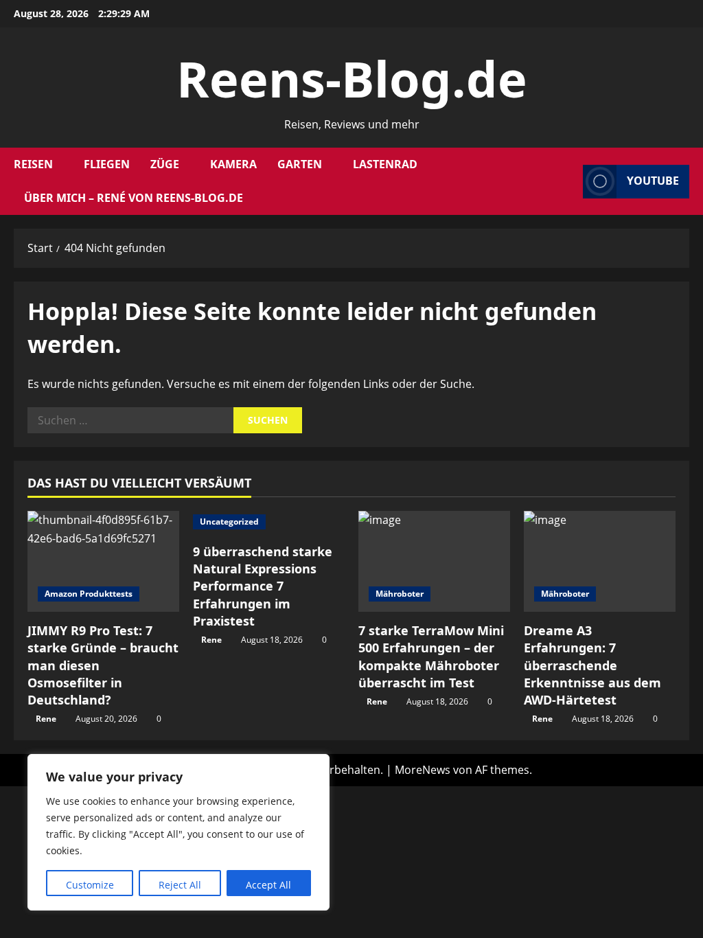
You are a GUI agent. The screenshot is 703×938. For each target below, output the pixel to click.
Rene (46, 718)
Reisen (33, 164)
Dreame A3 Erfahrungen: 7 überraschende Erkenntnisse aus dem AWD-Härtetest (592, 665)
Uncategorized (229, 521)
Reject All (180, 884)
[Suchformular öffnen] (568, 181)
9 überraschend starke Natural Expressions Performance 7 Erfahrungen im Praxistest (262, 586)
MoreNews (422, 769)
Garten (299, 164)
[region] (178, 832)
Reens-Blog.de (351, 78)
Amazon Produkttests (88, 593)
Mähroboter (400, 593)
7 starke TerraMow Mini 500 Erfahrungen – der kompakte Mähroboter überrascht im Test (431, 656)
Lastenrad (385, 164)
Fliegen (107, 164)
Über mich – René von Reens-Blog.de (133, 197)
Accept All (268, 884)
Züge (164, 164)
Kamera (233, 164)
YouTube (653, 181)
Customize (90, 884)
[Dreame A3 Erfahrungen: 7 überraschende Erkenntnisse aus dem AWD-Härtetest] (600, 561)
